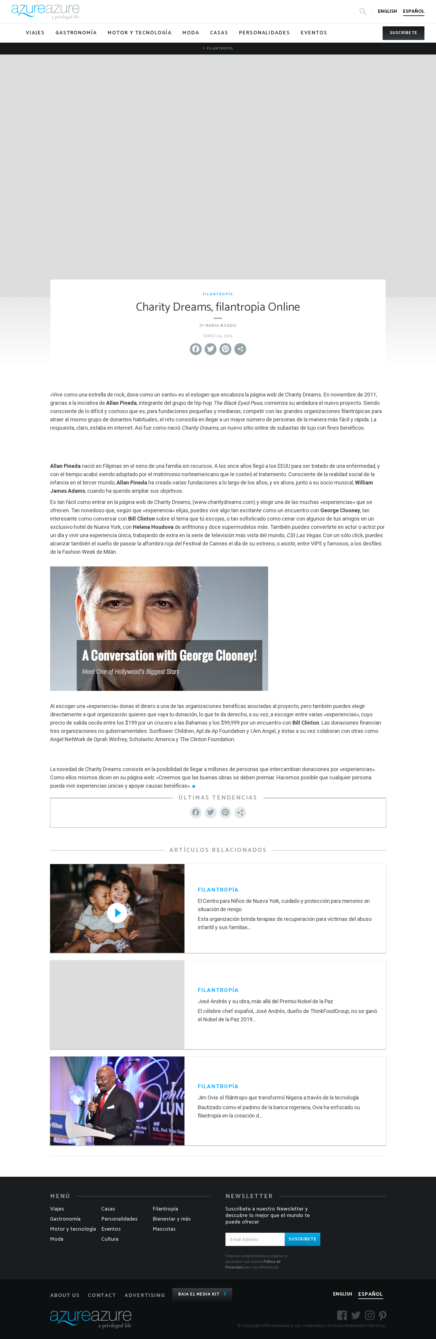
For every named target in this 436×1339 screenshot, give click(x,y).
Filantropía (219, 48)
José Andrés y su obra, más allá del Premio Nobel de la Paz (265, 1001)
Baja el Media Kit (198, 1294)
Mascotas (164, 1229)
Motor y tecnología (73, 1229)
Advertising (145, 1295)
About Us (65, 1295)
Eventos (111, 1229)
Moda (56, 1239)
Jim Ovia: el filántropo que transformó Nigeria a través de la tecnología (278, 1097)
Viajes (57, 1209)
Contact (102, 1295)
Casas (108, 1209)
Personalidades (119, 1219)
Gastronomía (65, 1219)
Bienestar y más (172, 1219)
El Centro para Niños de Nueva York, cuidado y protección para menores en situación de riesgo (284, 905)
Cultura (110, 1239)
